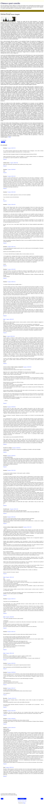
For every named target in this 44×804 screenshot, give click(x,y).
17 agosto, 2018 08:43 (11, 169)
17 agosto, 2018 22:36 (10, 336)
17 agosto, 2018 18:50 (11, 269)
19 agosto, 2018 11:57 (11, 631)
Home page (22, 798)
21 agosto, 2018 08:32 (11, 718)
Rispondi (4, 159)
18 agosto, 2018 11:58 (11, 516)
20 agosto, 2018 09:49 (11, 672)
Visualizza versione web (22, 800)
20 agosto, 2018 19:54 (11, 710)
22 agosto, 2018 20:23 (11, 727)
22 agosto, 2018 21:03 (9, 767)
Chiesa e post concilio (10, 3)
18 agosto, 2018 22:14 (11, 598)
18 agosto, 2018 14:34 (10, 577)
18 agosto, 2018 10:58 (11, 470)
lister (4, 319)
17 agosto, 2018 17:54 (11, 246)
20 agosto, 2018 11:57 (11, 688)
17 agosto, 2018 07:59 (14, 162)
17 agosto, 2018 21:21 (11, 281)
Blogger (24, 802)
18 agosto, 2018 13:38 (27, 527)
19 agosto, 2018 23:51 (11, 663)
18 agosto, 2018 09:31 (11, 455)
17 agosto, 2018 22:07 (10, 319)
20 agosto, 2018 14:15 (12, 698)
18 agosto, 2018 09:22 (16, 447)
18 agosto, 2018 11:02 (14, 509)
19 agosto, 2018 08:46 (10, 616)
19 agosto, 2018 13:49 (10, 653)
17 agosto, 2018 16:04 (11, 204)
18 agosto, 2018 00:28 (11, 406)
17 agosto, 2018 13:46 (11, 176)
